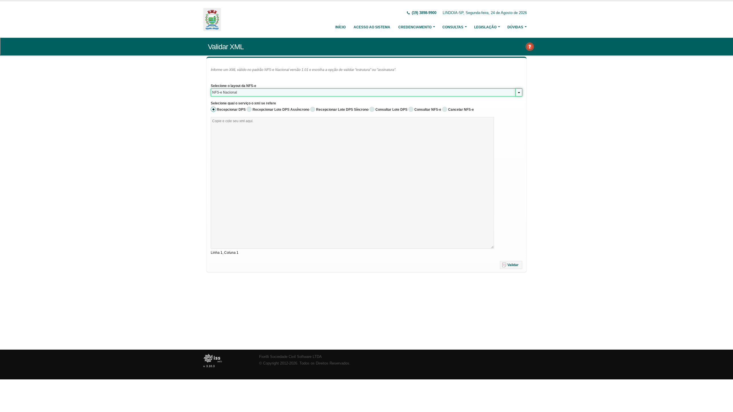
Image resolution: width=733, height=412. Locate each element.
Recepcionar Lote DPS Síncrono (342, 110)
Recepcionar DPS (231, 110)
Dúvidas (515, 27)
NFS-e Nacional (224, 92)
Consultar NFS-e (427, 110)
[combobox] (366, 92)
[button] (511, 265)
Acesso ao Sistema (372, 27)
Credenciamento (414, 27)
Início (340, 27)
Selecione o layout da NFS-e (233, 86)
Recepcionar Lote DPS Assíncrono (281, 110)
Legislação (485, 27)
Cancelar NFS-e (461, 110)
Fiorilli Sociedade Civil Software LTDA (290, 357)
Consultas (452, 27)
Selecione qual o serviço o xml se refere (243, 103)
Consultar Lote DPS (391, 110)
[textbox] (352, 183)
